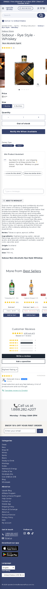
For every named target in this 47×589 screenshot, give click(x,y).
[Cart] (43, 8)
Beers (4, 458)
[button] (7, 48)
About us (5, 512)
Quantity (6, 113)
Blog (4, 479)
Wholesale (6, 482)
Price (4, 93)
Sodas (4, 466)
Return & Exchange (9, 509)
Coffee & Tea (7, 471)
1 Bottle (6, 106)
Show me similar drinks (34, 173)
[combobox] (23, 15)
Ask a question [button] (23, 361)
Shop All (5, 450)
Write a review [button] (23, 356)
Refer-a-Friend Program (11, 496)
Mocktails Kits (7, 474)
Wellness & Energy (9, 469)
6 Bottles (18, 106)
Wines (4, 453)
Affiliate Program (8, 493)
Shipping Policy (8, 507)
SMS (3, 520)
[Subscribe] (40, 431)
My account (6, 523)
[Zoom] (38, 84)
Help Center (7, 499)
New (4, 447)
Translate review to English (16, 390)
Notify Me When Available (23, 131)
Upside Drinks (7, 26)
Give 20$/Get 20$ (9, 477)
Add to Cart (11, 315)
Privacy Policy (7, 517)
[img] (7, 376)
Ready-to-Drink (8, 461)
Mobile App (6, 504)
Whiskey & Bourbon (28, 26)
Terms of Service (8, 515)
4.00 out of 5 (29, 333)
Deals (4, 445)
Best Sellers (32, 271)
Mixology (5, 463)
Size (4, 102)
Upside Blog (7, 491)
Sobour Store (8, 31)
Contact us (6, 501)
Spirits (16, 26)
